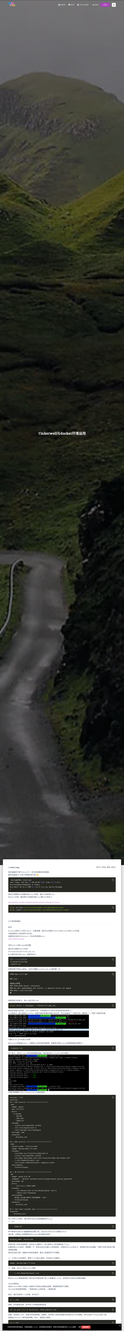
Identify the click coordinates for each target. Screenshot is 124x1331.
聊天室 (71, 5)
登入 (105, 5)
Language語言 (83, 5)
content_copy (113, 880)
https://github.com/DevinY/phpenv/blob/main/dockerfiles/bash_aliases (34, 902)
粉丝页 (96, 5)
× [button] (120, 1326)
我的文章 (61, 5)
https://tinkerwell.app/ (16, 939)
